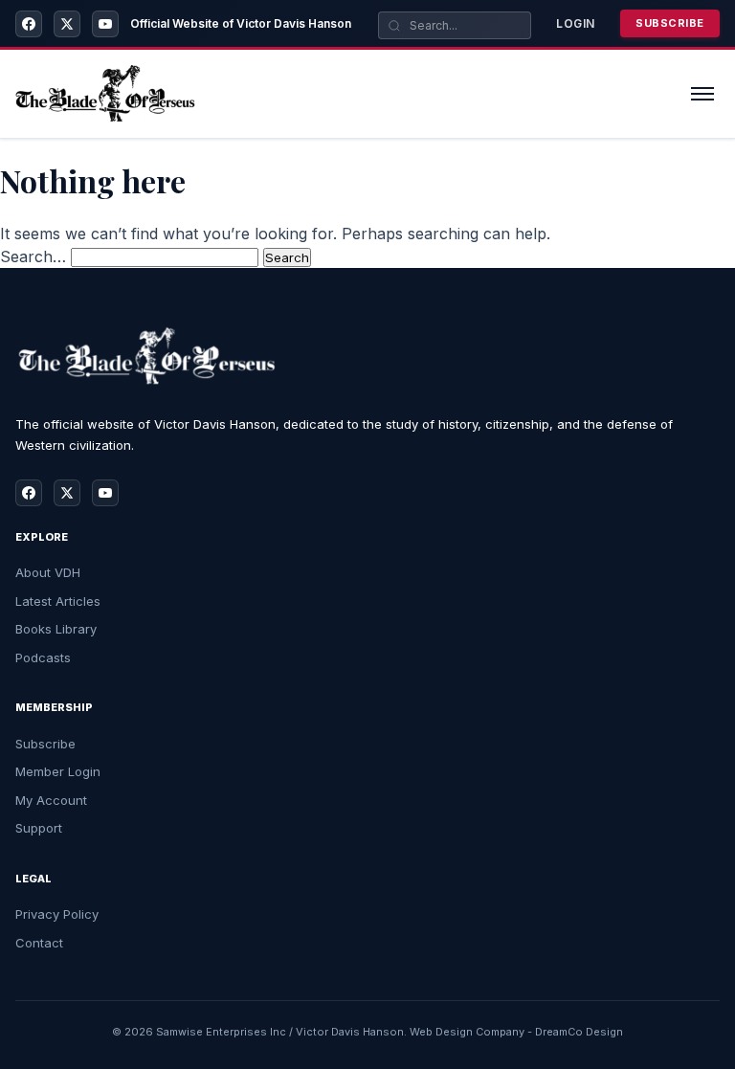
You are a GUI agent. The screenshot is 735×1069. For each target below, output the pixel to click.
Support (38, 827)
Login (575, 23)
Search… (33, 256)
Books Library (56, 628)
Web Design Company (467, 1031)
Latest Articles (57, 601)
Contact (39, 942)
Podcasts (43, 657)
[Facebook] (28, 24)
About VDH (47, 572)
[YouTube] (105, 24)
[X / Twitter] (67, 24)
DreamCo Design (579, 1031)
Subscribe (669, 23)
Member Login (57, 771)
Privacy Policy (57, 914)
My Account (51, 800)
